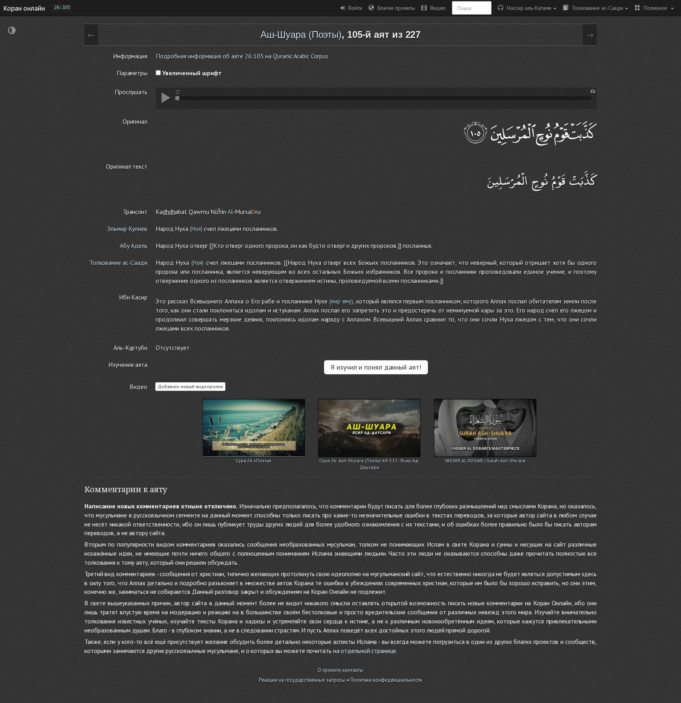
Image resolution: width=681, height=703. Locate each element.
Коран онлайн (24, 8)
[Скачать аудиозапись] (592, 91)
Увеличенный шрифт (191, 73)
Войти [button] (353, 7)
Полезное (654, 7)
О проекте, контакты (340, 670)
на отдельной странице (364, 651)
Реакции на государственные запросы (302, 680)
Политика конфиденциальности (386, 680)
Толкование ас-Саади (595, 7)
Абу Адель (133, 245)
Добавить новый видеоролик (190, 386)
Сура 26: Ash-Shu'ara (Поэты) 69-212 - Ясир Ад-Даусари (369, 461)
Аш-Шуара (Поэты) (301, 34)
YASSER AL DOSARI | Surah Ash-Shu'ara (485, 460)
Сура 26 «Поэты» (254, 460)
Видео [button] (436, 7)
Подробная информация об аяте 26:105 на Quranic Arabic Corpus (242, 56)
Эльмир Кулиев (127, 228)
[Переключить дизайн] (12, 31)
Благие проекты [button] (394, 7)
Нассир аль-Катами (527, 7)
